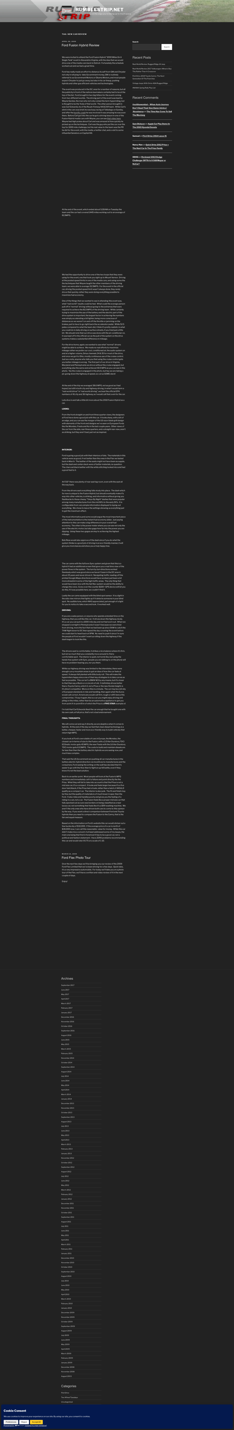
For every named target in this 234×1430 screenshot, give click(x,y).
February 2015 (67, 1053)
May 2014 (65, 1085)
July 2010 (65, 1281)
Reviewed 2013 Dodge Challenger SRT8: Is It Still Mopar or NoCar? (149, 160)
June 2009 (65, 1340)
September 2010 (68, 1272)
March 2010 (66, 1299)
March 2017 (66, 1003)
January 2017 (66, 1012)
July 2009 (65, 1335)
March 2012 (66, 1190)
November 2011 (67, 1208)
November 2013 (67, 1108)
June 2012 (65, 1181)
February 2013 (67, 1149)
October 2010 (66, 1267)
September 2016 (67, 1031)
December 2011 (67, 1203)
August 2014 (66, 1072)
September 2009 (68, 1326)
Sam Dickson (138, 124)
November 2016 (67, 1021)
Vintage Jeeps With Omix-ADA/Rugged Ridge (150, 83)
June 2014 (65, 1081)
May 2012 (65, 1185)
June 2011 (65, 1231)
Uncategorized (67, 1402)
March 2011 (66, 1244)
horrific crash (80, 112)
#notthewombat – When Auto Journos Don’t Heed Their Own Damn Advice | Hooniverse (150, 108)
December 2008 (67, 1367)
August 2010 (66, 1276)
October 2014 (66, 1062)
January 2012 (66, 1199)
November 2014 (67, 1058)
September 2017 (67, 985)
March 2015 (66, 1049)
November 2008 (67, 1372)
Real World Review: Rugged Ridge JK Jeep (148, 64)
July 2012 (64, 1176)
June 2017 (65, 990)
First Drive (65, 1393)
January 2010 (66, 1308)
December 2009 (67, 1312)
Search (135, 42)
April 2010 (65, 1294)
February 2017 (66, 1008)
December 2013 (67, 1103)
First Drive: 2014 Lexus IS (155, 136)
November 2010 (67, 1262)
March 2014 (66, 1094)
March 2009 (66, 1353)
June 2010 (65, 1285)
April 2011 (65, 1240)
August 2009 (66, 1331)
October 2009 (67, 1322)
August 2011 (66, 1222)
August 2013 (66, 1122)
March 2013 (66, 1144)
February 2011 (66, 1249)
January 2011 (66, 1253)
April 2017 (65, 999)
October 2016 (66, 1026)
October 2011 (66, 1213)
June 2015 (65, 1040)
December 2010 (67, 1258)
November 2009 (67, 1317)
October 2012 (66, 1163)
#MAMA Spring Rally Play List (144, 88)
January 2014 (66, 1099)
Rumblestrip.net (100, 9)
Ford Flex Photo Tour (76, 857)
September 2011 (67, 1217)
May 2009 (65, 1344)
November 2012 (67, 1158)
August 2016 (66, 1035)
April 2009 (65, 1349)
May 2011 (65, 1235)
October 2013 (66, 1112)
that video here (114, 118)
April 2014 (65, 1090)
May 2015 (65, 1044)
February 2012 (66, 1194)
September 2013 (67, 1117)
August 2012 (66, 1172)
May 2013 (65, 1135)
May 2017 (65, 994)
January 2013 (66, 1153)
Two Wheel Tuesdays (69, 1397)
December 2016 (67, 1017)
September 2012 (67, 1167)
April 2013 (65, 1140)
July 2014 (65, 1076)
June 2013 (65, 1131)
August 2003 (66, 1376)
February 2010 (67, 1303)
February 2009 (67, 1358)
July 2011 (64, 1226)
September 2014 (67, 1067)
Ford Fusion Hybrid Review (80, 45)
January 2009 (66, 1363)
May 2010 (65, 1290)
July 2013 (65, 1126)
